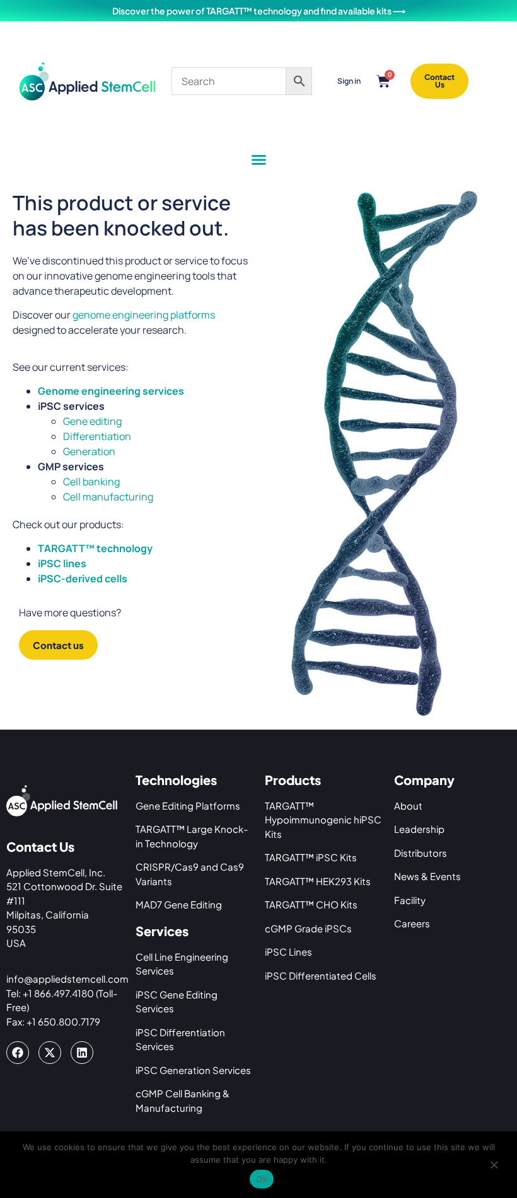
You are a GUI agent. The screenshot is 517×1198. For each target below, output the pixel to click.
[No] (494, 1168)
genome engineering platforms (144, 315)
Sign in (349, 81)
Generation (89, 451)
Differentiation (97, 436)
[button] (258, 159)
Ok (261, 1179)
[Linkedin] (82, 1052)
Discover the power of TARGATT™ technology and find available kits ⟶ (258, 10)
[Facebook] (17, 1052)
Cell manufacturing (108, 497)
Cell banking (91, 482)
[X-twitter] (49, 1052)
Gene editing (92, 421)
